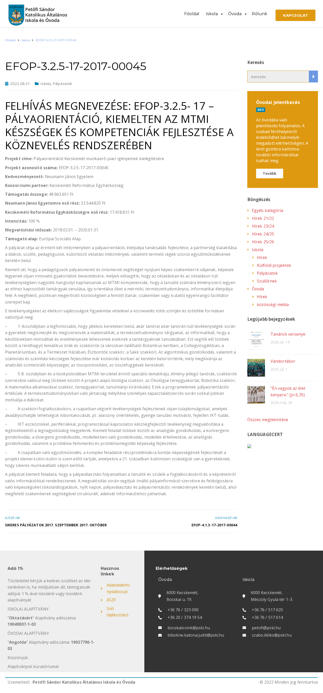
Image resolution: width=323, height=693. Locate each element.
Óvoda (235, 13)
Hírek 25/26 (263, 242)
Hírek (262, 257)
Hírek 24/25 (263, 234)
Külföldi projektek (274, 265)
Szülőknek (267, 281)
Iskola (212, 13)
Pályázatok (62, 83)
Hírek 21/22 (263, 218)
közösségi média (273, 304)
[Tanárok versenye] (256, 340)
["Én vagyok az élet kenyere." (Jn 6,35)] (256, 394)
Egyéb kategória (267, 210)
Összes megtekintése (267, 419)
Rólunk (259, 13)
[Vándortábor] (256, 367)
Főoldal (192, 13)
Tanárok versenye (288, 334)
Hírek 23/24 (263, 226)
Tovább (270, 173)
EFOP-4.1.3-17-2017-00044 (214, 525)
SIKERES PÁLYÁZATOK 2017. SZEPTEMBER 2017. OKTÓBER (56, 525)
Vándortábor (283, 361)
